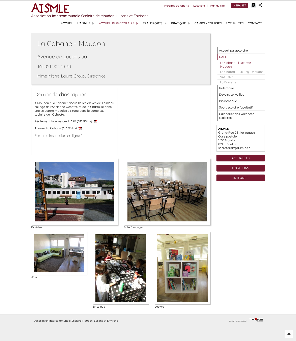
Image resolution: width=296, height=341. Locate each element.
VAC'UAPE (227, 77)
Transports (152, 23)
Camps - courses (208, 23)
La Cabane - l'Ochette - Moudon (236, 64)
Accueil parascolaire (116, 23)
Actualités (235, 23)
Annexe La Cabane (55, 128)
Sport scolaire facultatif (236, 107)
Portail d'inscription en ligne (57, 135)
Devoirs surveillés (231, 94)
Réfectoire (226, 88)
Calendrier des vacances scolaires (236, 116)
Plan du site (217, 5)
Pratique (178, 23)
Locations (199, 5)
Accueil (67, 23)
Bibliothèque (228, 101)
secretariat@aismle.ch (234, 148)
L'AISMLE (83, 23)
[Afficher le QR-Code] (253, 5)
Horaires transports (176, 5)
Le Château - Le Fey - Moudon (242, 72)
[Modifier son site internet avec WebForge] (256, 320)
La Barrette (228, 82)
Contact (255, 23)
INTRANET (239, 5)
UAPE (223, 57)
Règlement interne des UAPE (63, 121)
